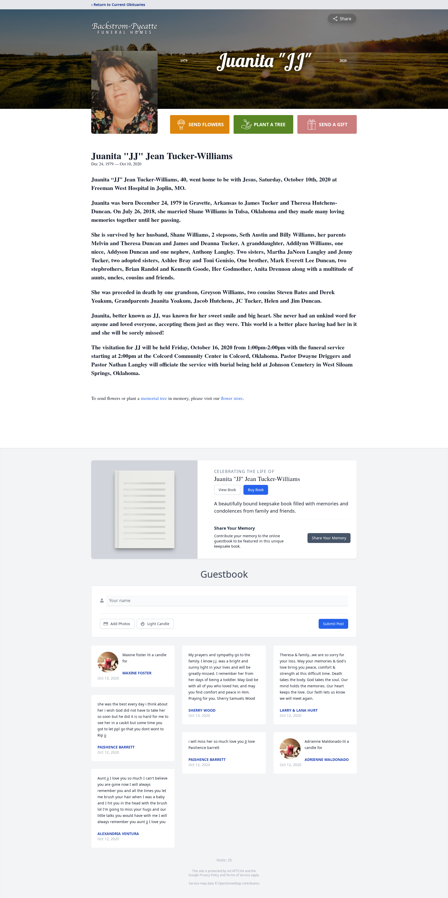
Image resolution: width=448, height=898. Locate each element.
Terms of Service (238, 875)
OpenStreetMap (229, 883)
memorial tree (154, 398)
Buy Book (256, 489)
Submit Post (333, 623)
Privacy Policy (209, 875)
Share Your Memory (329, 537)
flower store (232, 398)
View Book (227, 489)
